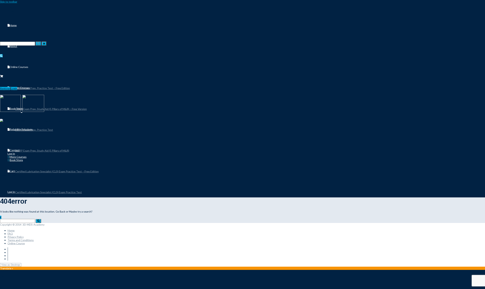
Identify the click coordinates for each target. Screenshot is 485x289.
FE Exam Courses (20, 87)
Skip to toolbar (8, 1)
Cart (12, 171)
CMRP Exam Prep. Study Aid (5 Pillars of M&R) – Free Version (51, 109)
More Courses (18, 156)
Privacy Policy (16, 236)
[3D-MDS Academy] (12, 120)
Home (13, 25)
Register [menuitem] (13, 10)
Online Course (16, 243)
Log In (11, 191)
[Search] (38, 44)
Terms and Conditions (21, 240)
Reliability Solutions (21, 129)
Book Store (16, 160)
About (13, 46)
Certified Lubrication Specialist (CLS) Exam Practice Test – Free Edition (57, 171)
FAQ (10, 233)
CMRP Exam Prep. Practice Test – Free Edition (42, 88)
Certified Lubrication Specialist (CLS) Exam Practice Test (48, 192)
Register (5, 88)
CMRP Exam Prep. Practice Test (34, 129)
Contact (15, 150)
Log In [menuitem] (11, 7)
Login (14, 88)
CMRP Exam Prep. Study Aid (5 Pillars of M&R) (42, 150)
